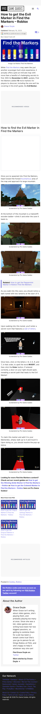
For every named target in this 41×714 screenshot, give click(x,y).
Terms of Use (13, 695)
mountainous (26, 179)
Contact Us (14, 692)
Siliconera (16, 682)
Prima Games (7, 682)
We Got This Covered (29, 682)
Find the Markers (13, 67)
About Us (5, 692)
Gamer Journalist (18, 684)
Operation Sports (8, 686)
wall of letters (30, 329)
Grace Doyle (9, 26)
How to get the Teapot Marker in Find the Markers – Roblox (9, 512)
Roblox (19, 582)
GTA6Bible (30, 689)
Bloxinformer (20, 689)
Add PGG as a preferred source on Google (15, 33)
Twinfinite (5, 679)
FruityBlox (10, 689)
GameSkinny (30, 684)
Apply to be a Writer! (26, 695)
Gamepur (14, 679)
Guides (12, 582)
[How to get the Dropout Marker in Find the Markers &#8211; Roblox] (9, 524)
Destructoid (6, 684)
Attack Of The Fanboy (27, 679)
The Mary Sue (21, 686)
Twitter (16, 655)
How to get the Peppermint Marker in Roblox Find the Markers (18, 283)
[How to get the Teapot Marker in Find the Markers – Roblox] (9, 504)
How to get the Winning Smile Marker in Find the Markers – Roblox (20, 483)
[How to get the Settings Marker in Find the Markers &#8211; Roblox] (27, 504)
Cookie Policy (25, 692)
